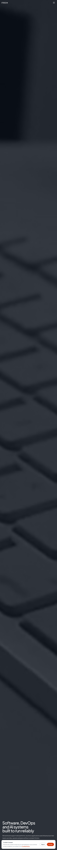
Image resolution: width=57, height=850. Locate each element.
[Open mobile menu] (54, 2)
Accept (50, 844)
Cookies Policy (26, 846)
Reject (43, 844)
